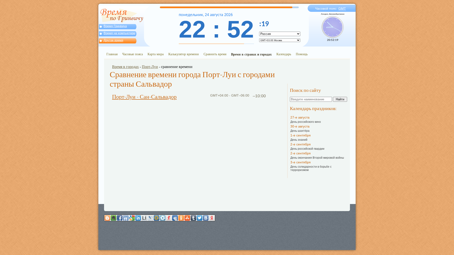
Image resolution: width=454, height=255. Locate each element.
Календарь (283, 54)
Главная (112, 54)
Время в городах (125, 67)
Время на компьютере (119, 33)
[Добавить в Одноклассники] (181, 218)
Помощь (302, 54)
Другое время (113, 40)
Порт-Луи (150, 67)
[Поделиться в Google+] (132, 218)
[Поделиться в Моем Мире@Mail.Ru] (156, 218)
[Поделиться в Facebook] (119, 218)
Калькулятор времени (183, 54)
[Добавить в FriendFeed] (126, 218)
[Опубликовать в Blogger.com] (107, 218)
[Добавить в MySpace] (175, 218)
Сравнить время (215, 54)
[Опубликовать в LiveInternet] (144, 218)
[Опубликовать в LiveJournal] (150, 218)
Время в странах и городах (251, 54)
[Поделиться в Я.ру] (169, 218)
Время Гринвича (115, 26)
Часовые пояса (132, 54)
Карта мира (156, 54)
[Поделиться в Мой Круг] (163, 218)
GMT (342, 8)
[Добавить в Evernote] (113, 218)
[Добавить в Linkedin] (138, 218)
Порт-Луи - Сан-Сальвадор (144, 97)
